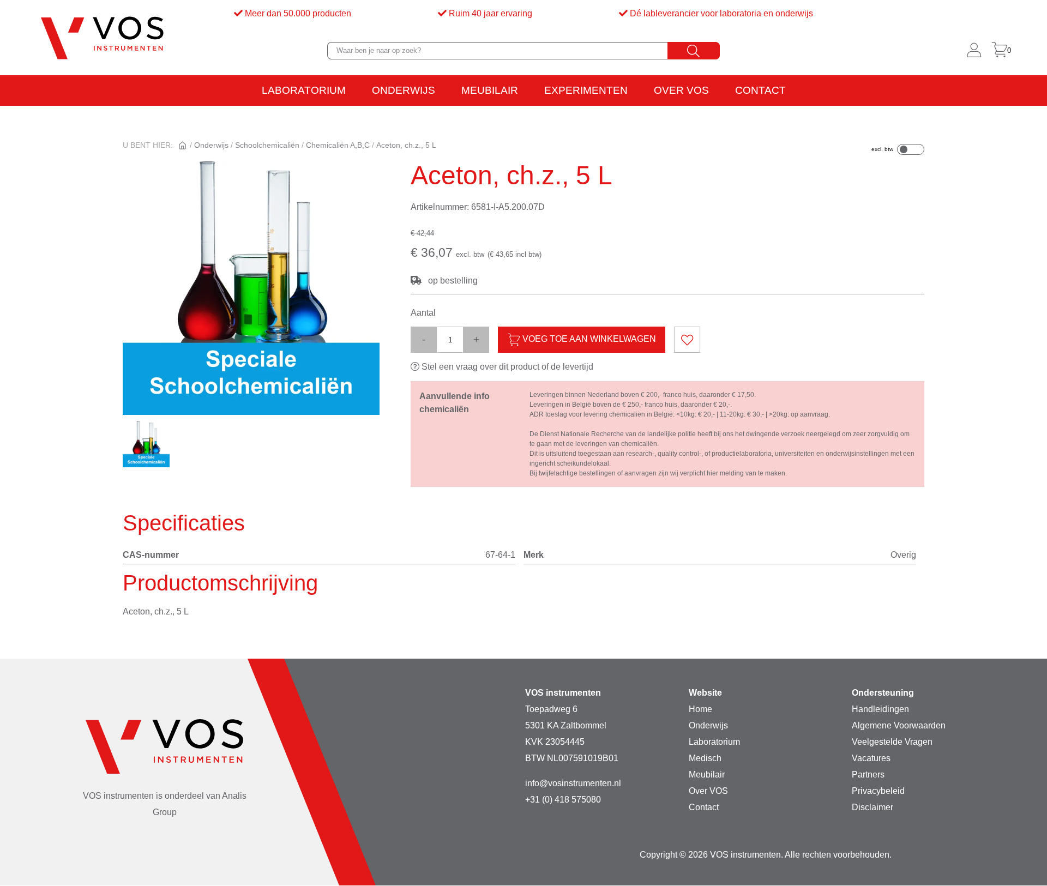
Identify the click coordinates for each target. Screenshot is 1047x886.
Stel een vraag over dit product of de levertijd (506, 366)
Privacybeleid (878, 790)
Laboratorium (304, 90)
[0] (999, 50)
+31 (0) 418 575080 (563, 799)
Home (700, 709)
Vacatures (871, 758)
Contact (760, 90)
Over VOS (681, 90)
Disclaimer (872, 807)
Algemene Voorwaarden (899, 725)
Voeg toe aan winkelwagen (588, 339)
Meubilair (489, 90)
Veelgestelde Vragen (892, 741)
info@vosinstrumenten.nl (573, 783)
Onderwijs (403, 90)
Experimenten (586, 90)
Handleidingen (880, 709)
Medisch (705, 758)
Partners (868, 774)
